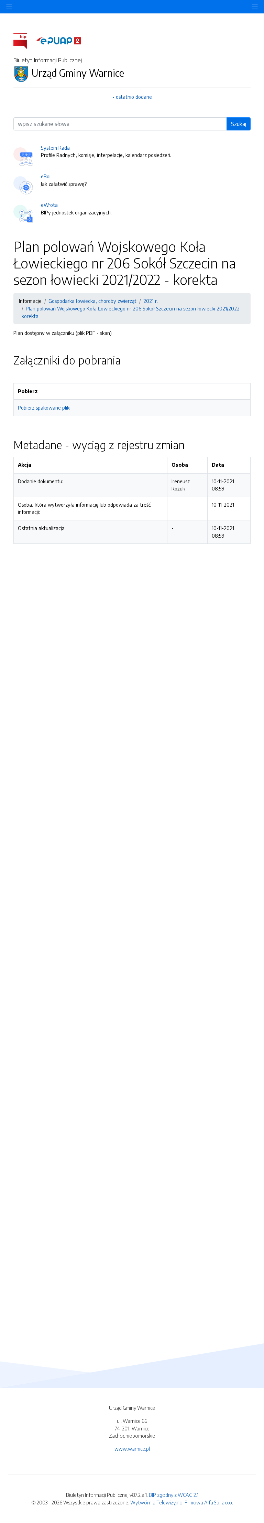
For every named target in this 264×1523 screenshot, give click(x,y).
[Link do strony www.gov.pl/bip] (24, 40)
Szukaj (238, 123)
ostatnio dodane (134, 97)
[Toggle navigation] (254, 7)
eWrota (49, 205)
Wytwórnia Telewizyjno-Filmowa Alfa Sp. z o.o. (181, 1502)
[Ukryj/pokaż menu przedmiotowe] (9, 7)
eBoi (46, 176)
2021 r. (150, 301)
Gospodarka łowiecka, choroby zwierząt (92, 301)
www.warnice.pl (132, 1449)
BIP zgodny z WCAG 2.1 (173, 1495)
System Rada (55, 148)
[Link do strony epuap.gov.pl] (58, 40)
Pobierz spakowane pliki (44, 407)
